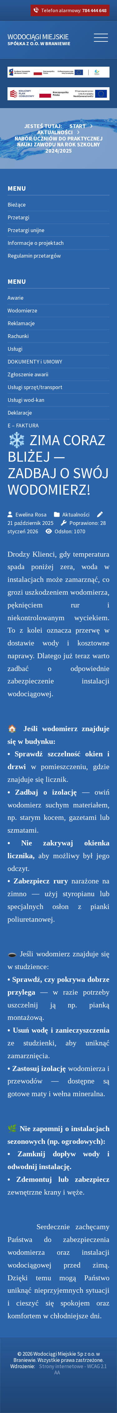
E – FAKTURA (23, 425)
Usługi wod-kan (25, 399)
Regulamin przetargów (34, 255)
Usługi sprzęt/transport (34, 387)
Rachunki (18, 336)
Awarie (15, 297)
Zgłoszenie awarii (27, 374)
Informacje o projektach (35, 242)
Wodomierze (22, 310)
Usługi (14, 348)
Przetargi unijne (25, 230)
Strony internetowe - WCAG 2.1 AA (73, 1369)
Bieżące (16, 204)
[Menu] (101, 40)
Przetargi (18, 217)
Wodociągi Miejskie (39, 40)
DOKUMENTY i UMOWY (34, 361)
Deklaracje (19, 412)
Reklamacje (21, 323)
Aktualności (76, 514)
